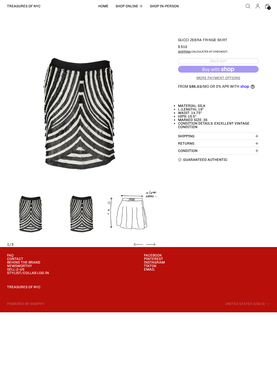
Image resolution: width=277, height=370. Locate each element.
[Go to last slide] (138, 244)
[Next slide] (151, 244)
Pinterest (153, 259)
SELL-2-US (15, 269)
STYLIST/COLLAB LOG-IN (28, 273)
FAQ (10, 255)
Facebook (153, 255)
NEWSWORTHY (19, 266)
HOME (103, 6)
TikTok (150, 266)
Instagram (154, 262)
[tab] (31, 214)
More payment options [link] (218, 78)
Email (149, 269)
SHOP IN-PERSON (164, 6)
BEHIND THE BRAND (23, 262)
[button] (248, 6)
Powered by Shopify (26, 304)
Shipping (184, 51)
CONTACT (15, 259)
